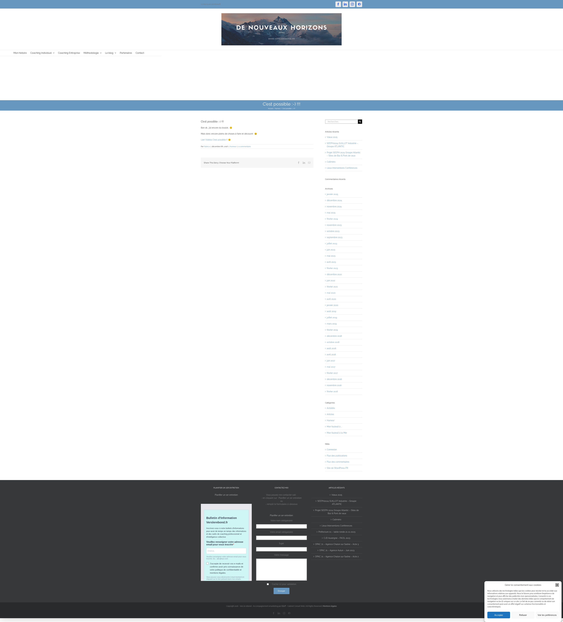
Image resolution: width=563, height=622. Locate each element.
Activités (331, 408)
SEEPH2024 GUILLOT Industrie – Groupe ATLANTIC (336, 502)
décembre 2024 (334, 200)
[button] (557, 585)
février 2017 (332, 373)
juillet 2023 (332, 243)
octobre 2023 (333, 231)
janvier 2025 (332, 194)
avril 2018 (331, 354)
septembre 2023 (334, 237)
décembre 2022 (334, 274)
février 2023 (332, 268)
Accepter (498, 615)
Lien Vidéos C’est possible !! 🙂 (216, 140)
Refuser (523, 615)
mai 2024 (331, 213)
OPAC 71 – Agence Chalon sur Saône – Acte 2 (337, 556)
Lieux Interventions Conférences (342, 168)
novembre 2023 (334, 225)
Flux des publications (337, 455)
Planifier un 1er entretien (226, 495)
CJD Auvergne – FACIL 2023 (337, 538)
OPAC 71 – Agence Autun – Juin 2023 (336, 550)
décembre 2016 (334, 379)
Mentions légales (330, 606)
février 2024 (332, 219)
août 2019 (331, 311)
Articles (330, 414)
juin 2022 (331, 280)
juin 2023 (331, 250)
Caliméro (331, 162)
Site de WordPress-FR (337, 468)
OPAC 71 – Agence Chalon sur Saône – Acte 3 (337, 544)
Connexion (332, 449)
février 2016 (332, 391)
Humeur (233, 146)
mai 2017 (331, 367)
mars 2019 (332, 324)
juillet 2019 (332, 317)
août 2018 (331, 348)
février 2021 (332, 287)
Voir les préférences (547, 615)
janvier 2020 (332, 305)
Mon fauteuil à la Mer (337, 433)
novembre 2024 (334, 206)
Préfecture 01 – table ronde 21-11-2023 (336, 532)
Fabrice (207, 146)
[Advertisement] (281, 78)
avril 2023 (331, 262)
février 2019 (332, 330)
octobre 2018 (333, 342)
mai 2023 (331, 256)
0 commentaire (244, 146)
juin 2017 (331, 361)
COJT (284, 606)
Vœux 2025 (332, 137)
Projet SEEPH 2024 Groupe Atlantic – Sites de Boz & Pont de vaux (337, 512)
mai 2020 (331, 293)
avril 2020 (331, 299)
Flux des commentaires (338, 462)
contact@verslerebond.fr (211, 4)
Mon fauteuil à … (334, 426)
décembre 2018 (334, 336)
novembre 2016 (334, 385)
